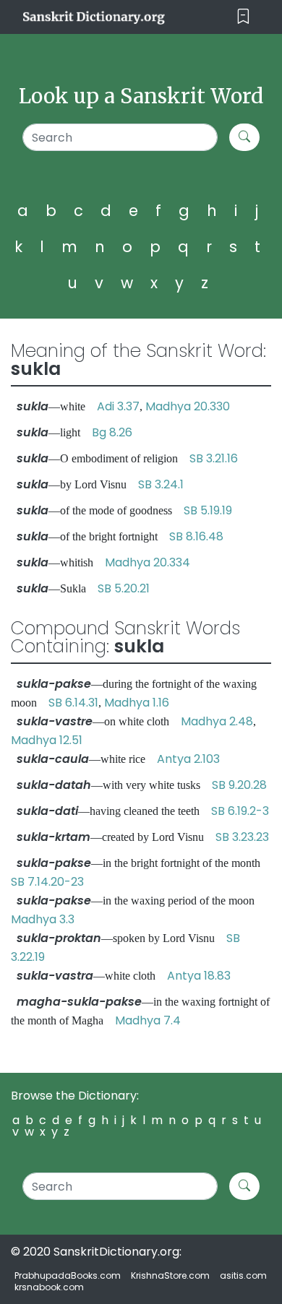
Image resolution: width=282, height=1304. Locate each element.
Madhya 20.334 (147, 562)
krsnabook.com (49, 1287)
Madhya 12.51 (46, 740)
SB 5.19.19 (208, 510)
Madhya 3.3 (42, 919)
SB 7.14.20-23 (47, 881)
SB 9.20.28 (239, 785)
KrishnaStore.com (170, 1275)
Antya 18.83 (199, 975)
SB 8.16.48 (196, 536)
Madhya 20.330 (187, 406)
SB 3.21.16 (213, 458)
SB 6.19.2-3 (240, 811)
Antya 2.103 (188, 759)
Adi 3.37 (118, 406)
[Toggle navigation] (243, 17)
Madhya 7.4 (148, 1020)
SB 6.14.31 (73, 702)
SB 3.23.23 (242, 837)
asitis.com (243, 1275)
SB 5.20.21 (124, 588)
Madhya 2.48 (217, 721)
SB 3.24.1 (161, 484)
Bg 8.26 (112, 432)
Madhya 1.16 (136, 702)
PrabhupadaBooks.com (67, 1275)
